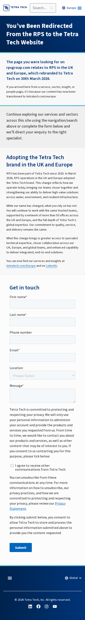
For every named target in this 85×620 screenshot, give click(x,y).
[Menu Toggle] (79, 8)
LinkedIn (51, 265)
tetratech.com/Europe (21, 265)
